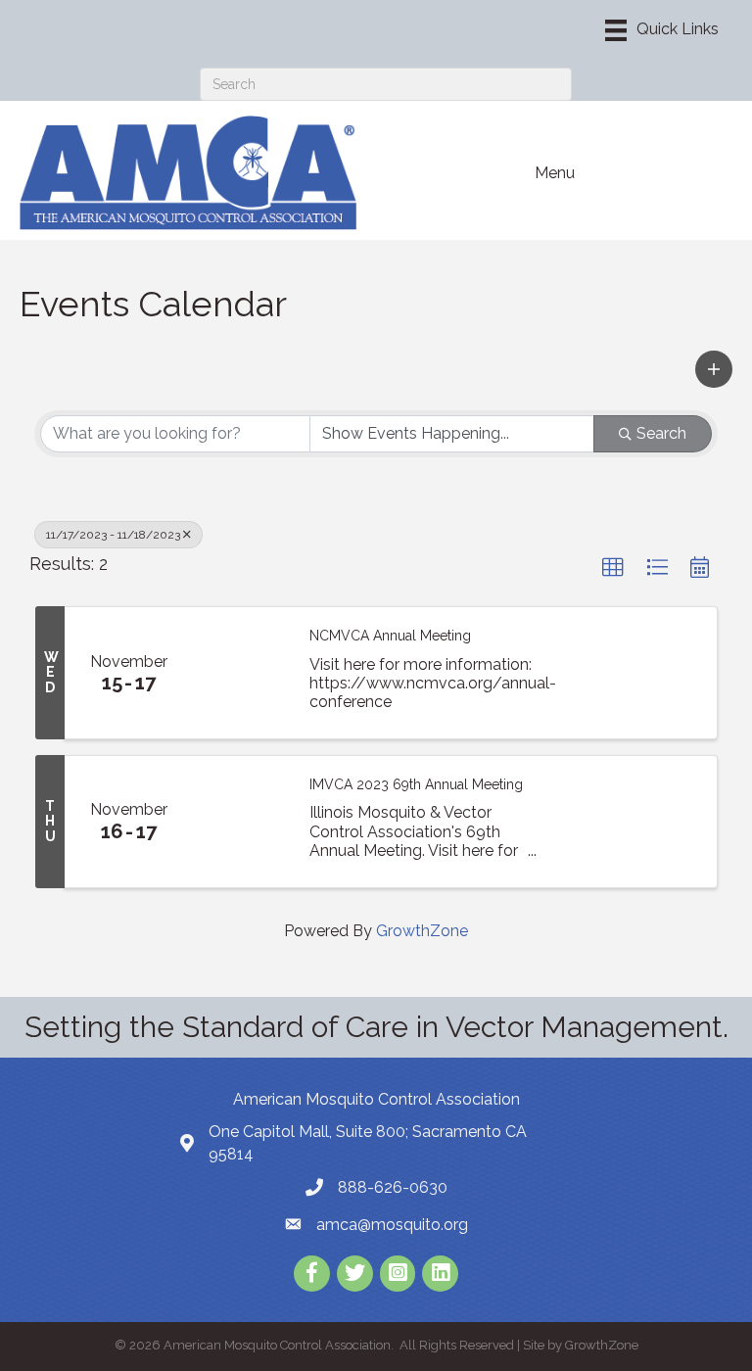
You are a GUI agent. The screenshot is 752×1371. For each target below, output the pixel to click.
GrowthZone (422, 931)
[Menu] (661, 30)
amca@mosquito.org (392, 1224)
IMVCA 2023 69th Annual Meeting (416, 784)
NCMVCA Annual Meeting (390, 635)
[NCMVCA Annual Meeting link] (241, 673)
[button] (713, 369)
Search (661, 433)
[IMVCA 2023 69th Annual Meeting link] (241, 822)
